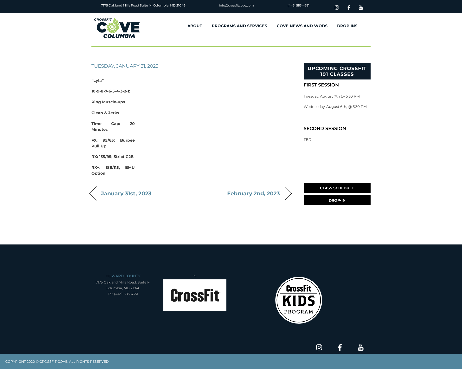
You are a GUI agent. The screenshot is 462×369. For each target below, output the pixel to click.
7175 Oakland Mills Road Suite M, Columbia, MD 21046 (143, 5)
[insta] (337, 7)
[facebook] (349, 7)
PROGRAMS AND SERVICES (239, 26)
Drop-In (337, 200)
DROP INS (347, 26)
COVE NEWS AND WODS (302, 26)
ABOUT (194, 26)
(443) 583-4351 (298, 5)
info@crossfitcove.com (236, 5)
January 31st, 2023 (126, 193)
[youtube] (361, 7)
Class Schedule (337, 188)
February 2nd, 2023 (253, 193)
